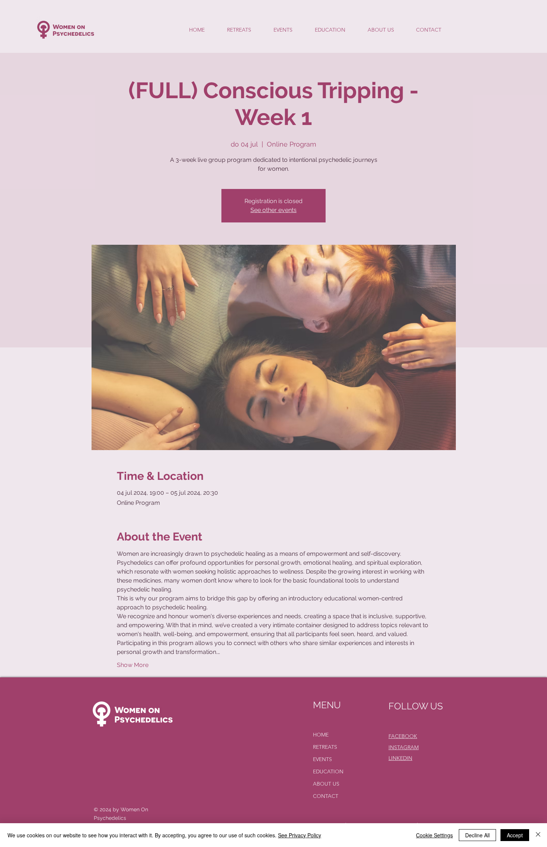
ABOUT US (326, 783)
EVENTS (322, 759)
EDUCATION (328, 771)
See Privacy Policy (299, 835)
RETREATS (325, 747)
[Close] (538, 835)
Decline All (477, 835)
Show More (132, 664)
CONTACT (325, 796)
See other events (273, 210)
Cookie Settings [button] (434, 835)
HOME (321, 734)
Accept (515, 835)
